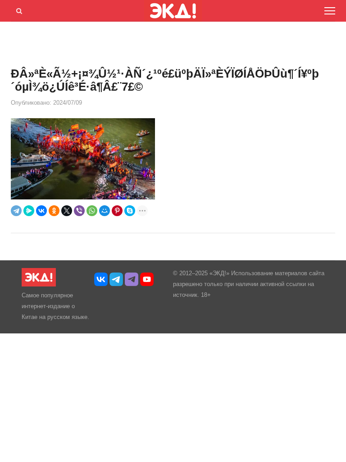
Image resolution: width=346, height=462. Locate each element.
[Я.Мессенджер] (28, 210)
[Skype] (129, 210)
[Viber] (79, 210)
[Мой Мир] (104, 210)
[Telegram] (16, 210)
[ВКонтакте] (41, 210)
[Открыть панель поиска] (17, 9)
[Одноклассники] (54, 210)
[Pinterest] (117, 210)
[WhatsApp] (91, 210)
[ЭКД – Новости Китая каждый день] (39, 284)
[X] (66, 210)
